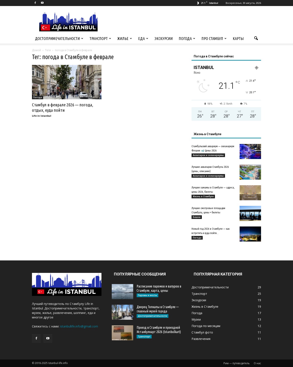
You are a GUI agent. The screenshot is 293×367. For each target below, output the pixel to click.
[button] (256, 38)
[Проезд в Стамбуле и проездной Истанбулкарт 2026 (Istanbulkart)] (122, 332)
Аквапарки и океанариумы (208, 155)
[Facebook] (35, 3)
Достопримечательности (57, 38)
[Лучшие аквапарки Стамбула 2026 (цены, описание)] (250, 172)
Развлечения (201, 339)
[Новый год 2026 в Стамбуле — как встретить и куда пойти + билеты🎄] (250, 234)
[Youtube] (42, 3)
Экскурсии (163, 38)
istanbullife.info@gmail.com (79, 326)
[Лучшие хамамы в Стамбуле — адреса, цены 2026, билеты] (250, 192)
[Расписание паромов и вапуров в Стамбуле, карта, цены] (122, 291)
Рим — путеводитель (237, 363)
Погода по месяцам (206, 326)
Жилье (122, 38)
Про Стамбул (212, 38)
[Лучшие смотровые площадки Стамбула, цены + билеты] (250, 213)
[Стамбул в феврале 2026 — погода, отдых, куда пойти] (66, 82)
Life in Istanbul (41, 115)
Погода (185, 38)
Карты (238, 38)
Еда (141, 38)
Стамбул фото (202, 332)
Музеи (196, 319)
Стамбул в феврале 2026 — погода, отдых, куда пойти (62, 107)
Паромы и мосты (147, 295)
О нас (257, 363)
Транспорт (98, 38)
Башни (197, 217)
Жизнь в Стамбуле (203, 196)
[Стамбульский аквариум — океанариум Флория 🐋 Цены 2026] (250, 151)
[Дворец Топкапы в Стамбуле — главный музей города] (122, 312)
